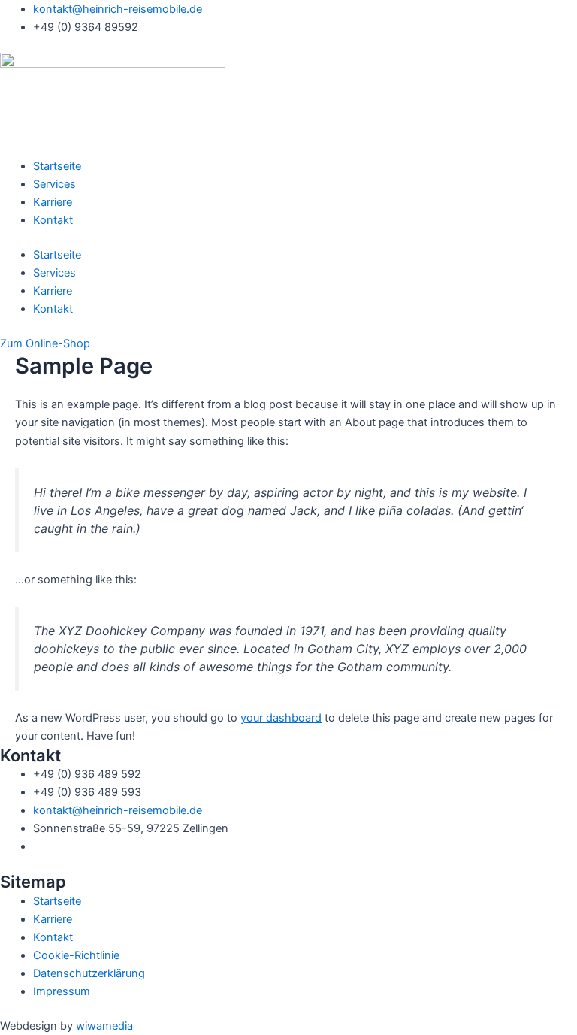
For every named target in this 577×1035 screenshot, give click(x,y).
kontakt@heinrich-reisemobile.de (117, 810)
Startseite (57, 166)
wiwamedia (104, 1026)
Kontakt (53, 220)
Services (54, 184)
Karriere (52, 202)
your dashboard (281, 718)
